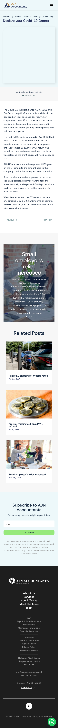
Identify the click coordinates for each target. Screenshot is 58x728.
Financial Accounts (29, 631)
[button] (52, 722)
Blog (29, 608)
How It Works (29, 600)
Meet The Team (29, 604)
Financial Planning (32, 16)
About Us (29, 593)
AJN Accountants (34, 92)
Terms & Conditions (29, 640)
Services (29, 597)
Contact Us (26, 687)
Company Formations (29, 628)
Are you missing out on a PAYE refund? (26, 425)
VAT (29, 618)
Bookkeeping (29, 624)
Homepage (29, 637)
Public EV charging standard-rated (29, 375)
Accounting (8, 16)
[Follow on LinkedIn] (29, 706)
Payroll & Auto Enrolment (29, 621)
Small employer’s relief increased (29, 263)
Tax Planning (47, 16)
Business (19, 16)
